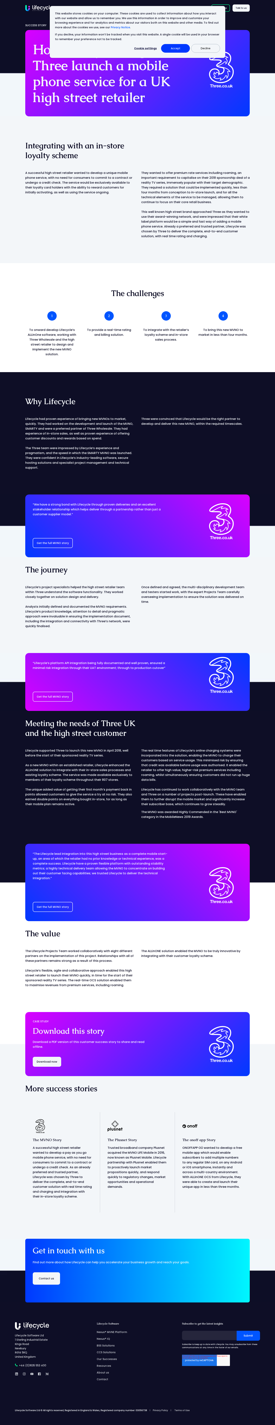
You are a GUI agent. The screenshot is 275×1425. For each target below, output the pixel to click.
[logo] (32, 1326)
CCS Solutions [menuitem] (106, 1352)
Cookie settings (145, 48)
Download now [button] (47, 1062)
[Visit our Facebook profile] (39, 1374)
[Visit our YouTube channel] (32, 1374)
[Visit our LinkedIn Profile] (17, 1374)
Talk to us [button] (241, 8)
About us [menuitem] (103, 1372)
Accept (175, 48)
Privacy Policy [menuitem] (160, 1410)
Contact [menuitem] (102, 1379)
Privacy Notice (120, 27)
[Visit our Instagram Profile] (24, 1374)
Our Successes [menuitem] (107, 1359)
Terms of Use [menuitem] (182, 1410)
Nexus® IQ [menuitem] (103, 1339)
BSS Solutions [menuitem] (106, 1345)
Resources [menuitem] (104, 1366)
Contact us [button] (46, 1278)
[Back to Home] (39, 8)
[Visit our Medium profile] (46, 1374)
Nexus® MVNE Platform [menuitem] (112, 1332)
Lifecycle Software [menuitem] (108, 1323)
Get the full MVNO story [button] (53, 543)
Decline (205, 48)
